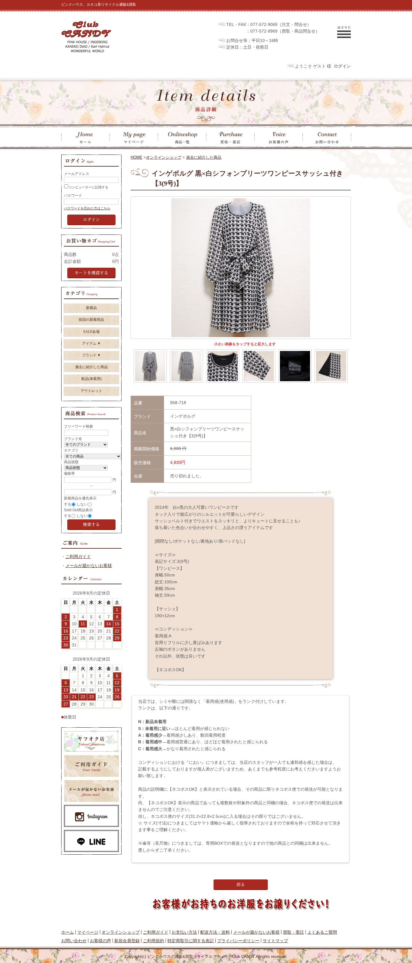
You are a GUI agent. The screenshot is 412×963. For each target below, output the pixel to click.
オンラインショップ (163, 157)
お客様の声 (100, 940)
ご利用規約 (153, 940)
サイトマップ (275, 940)
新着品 (91, 308)
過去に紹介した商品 (203, 157)
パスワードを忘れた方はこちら (87, 208)
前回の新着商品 (91, 319)
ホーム (67, 932)
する (67, 504)
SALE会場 (91, 332)
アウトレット (91, 391)
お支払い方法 (184, 932)
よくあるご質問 (322, 932)
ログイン (342, 66)
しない (82, 504)
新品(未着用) (91, 379)
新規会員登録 (127, 940)
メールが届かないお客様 (88, 565)
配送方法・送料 (215, 932)
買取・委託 (293, 932)
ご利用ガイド (78, 556)
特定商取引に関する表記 (190, 940)
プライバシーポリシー (238, 940)
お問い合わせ (74, 940)
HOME (136, 157)
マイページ (87, 932)
